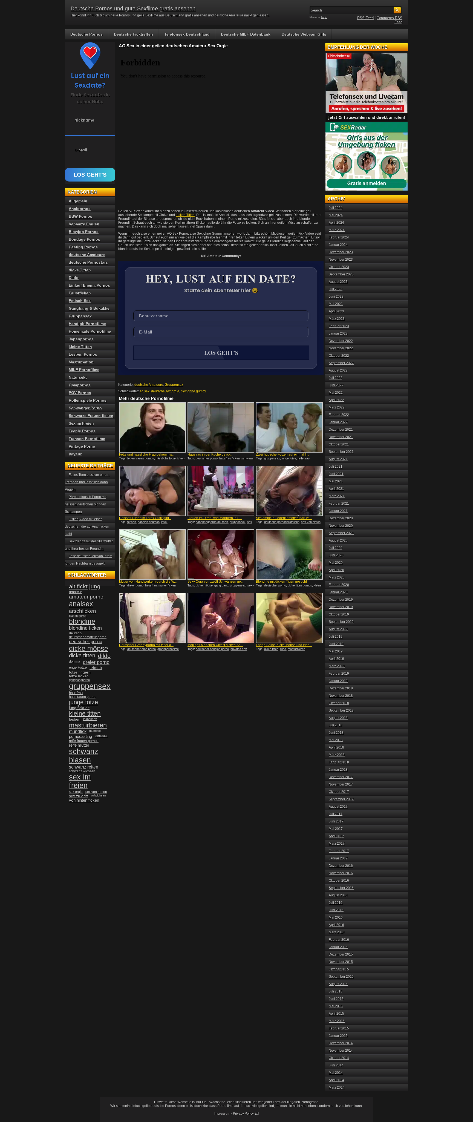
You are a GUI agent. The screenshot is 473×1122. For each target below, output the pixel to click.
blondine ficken (85, 628)
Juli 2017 (335, 814)
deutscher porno (207, 458)
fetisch (131, 521)
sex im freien (80, 781)
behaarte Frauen (84, 224)
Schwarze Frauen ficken (91, 415)
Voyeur (75, 454)
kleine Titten (80, 346)
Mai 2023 (336, 304)
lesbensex (90, 719)
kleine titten (85, 713)
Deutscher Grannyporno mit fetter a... (146, 645)
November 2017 (341, 784)
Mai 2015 (336, 1006)
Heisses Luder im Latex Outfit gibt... (145, 518)
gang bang (221, 585)
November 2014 (341, 1050)
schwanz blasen (83, 755)
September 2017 (341, 799)
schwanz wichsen (82, 771)
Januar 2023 (338, 333)
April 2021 (336, 489)
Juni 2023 (336, 296)
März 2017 (337, 843)
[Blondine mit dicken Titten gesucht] (289, 554)
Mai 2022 (336, 393)
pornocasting (80, 736)
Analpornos (80, 208)
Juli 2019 (335, 636)
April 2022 (336, 400)
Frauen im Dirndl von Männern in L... (215, 518)
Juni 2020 (336, 555)
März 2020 (337, 577)
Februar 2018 (339, 762)
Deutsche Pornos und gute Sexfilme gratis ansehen (133, 8)
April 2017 (336, 836)
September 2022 (341, 363)
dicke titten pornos (300, 585)
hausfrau (151, 585)
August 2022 (338, 370)
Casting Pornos (83, 247)
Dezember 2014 (341, 1043)
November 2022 (341, 348)
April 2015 (336, 1013)
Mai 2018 (336, 740)
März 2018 (337, 755)
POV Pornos (80, 392)
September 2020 (341, 533)
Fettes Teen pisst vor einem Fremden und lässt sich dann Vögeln (87, 482)
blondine (82, 621)
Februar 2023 (339, 326)
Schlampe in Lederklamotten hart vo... (284, 518)
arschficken (82, 611)
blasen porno (77, 615)
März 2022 (337, 407)
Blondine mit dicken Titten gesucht (281, 581)
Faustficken (80, 293)
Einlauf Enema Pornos (89, 285)
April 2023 (336, 311)
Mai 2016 (336, 917)
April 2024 (336, 223)
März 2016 (337, 932)
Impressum (222, 1113)
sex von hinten (311, 521)
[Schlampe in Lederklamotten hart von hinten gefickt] (289, 491)
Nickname (84, 120)
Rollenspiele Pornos (87, 400)
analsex (81, 604)
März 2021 (337, 496)
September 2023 (341, 274)
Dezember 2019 (341, 600)
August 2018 (338, 718)
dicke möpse (204, 585)
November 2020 (341, 526)
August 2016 (338, 895)
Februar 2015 (339, 1028)
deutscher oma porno (141, 649)
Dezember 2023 (341, 252)
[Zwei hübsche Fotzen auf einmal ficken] (289, 427)
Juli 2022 (335, 378)
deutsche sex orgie (165, 391)
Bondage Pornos (84, 239)
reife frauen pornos (84, 741)
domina (74, 661)
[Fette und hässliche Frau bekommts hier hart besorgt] (152, 427)
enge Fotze (78, 667)
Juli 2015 (335, 991)
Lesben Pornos (83, 354)
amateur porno (86, 597)
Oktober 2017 (339, 792)
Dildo (74, 277)
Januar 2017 (338, 858)
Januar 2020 (338, 592)
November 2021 (341, 437)
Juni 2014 (336, 1065)
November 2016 (341, 873)
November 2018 (341, 696)
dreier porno (135, 585)
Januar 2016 (338, 947)
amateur (75, 592)
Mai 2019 (336, 651)
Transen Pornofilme (87, 438)
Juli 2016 (335, 903)
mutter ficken (167, 585)
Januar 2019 (338, 681)
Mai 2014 (336, 1073)
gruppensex (272, 458)
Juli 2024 (335, 208)
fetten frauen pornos (140, 458)
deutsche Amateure (148, 385)
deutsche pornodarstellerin (281, 521)
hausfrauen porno (82, 697)
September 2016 (341, 888)
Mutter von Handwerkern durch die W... (148, 581)
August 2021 (338, 459)
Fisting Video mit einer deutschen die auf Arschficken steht (87, 526)
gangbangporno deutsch (212, 521)
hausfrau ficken (229, 458)
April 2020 (336, 570)
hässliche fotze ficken (170, 458)
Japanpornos (81, 339)
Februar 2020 (339, 585)
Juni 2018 (336, 733)
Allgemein (78, 201)
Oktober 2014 (339, 1058)
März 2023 (337, 319)
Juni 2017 (336, 821)
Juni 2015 (336, 999)
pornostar (101, 735)
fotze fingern (80, 672)
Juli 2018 (335, 725)
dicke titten (271, 649)
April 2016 (336, 925)
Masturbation (81, 362)
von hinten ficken (84, 800)
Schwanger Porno (85, 408)
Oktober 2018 (339, 703)
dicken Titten (185, 215)
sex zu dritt (78, 796)
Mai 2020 (336, 563)
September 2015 (341, 977)
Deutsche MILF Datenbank (245, 34)
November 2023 (341, 259)
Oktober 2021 (339, 444)
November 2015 (341, 962)
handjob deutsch (149, 521)
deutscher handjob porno (212, 649)
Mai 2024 (336, 215)
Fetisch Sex (80, 300)
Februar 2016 (339, 940)
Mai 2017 (336, 829)
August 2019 (338, 629)
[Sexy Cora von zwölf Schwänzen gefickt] (221, 554)
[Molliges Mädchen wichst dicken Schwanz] (221, 618)
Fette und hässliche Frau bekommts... (146, 454)
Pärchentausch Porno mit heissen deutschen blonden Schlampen (85, 504)
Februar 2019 (339, 673)
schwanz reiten (83, 766)
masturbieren (296, 649)
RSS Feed (365, 18)
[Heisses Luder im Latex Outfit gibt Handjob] (152, 491)
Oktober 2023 (339, 267)
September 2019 (341, 622)
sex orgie (76, 792)
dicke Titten (80, 270)
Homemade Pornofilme (90, 331)
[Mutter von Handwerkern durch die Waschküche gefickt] (152, 554)
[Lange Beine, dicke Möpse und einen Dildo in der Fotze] (289, 618)
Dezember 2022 (341, 341)
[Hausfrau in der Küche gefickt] (221, 427)
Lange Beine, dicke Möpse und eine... (284, 645)
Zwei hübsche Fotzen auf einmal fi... (282, 454)
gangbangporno (79, 679)
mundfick (77, 731)
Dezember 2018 (341, 688)
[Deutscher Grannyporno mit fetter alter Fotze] (152, 618)
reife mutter (79, 745)
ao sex (144, 391)
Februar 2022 (339, 415)
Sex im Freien (81, 423)
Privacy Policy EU (246, 1113)
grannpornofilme (168, 649)
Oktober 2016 (339, 880)
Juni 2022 (336, 385)
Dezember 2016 (341, 866)
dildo (283, 649)
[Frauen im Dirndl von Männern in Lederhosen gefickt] (221, 491)
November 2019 (341, 607)
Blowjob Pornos (84, 231)
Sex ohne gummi (193, 391)
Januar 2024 (338, 245)
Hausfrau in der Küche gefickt (209, 454)
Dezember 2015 (341, 954)
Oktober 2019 (339, 614)
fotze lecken (78, 676)
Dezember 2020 (341, 518)
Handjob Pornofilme (87, 323)
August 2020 (338, 540)
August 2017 (338, 807)
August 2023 (338, 282)
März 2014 (337, 1087)
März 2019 (337, 666)
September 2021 (341, 452)
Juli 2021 (335, 466)
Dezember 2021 (341, 429)
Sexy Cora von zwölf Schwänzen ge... (215, 581)
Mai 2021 (336, 481)
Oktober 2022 (339, 356)
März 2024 (337, 230)
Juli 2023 (335, 289)
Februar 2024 (339, 237)
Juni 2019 (336, 644)
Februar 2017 (339, 851)
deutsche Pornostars (88, 262)
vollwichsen (98, 795)
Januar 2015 (338, 1036)
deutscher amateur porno (87, 637)
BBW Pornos (80, 216)
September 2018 (341, 710)
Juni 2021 (336, 474)
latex (164, 521)
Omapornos (80, 385)
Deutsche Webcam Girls (304, 34)
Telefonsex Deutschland (187, 34)
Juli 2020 (335, 548)
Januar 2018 (338, 770)
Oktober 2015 (339, 969)
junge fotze (289, 458)
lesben (74, 719)
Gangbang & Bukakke (89, 308)
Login (324, 17)
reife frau (304, 458)
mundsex (95, 730)
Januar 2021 (338, 511)
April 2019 (336, 659)
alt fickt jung (84, 586)
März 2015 (337, 1021)
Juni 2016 (336, 910)
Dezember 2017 (341, 777)
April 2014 (336, 1080)
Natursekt (78, 377)
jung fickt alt (79, 708)
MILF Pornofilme (84, 369)
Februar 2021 (339, 503)
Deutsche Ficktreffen (133, 34)
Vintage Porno (82, 446)
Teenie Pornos (82, 431)
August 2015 (338, 984)
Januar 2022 (338, 422)
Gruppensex (174, 385)
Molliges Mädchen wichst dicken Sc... (215, 645)
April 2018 (336, 747)
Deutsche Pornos (86, 34)
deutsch (75, 633)
